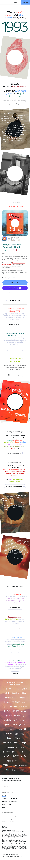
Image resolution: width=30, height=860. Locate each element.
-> (25, 786)
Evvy (11, 116)
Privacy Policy (14, 854)
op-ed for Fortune (19, 558)
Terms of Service (6, 854)
